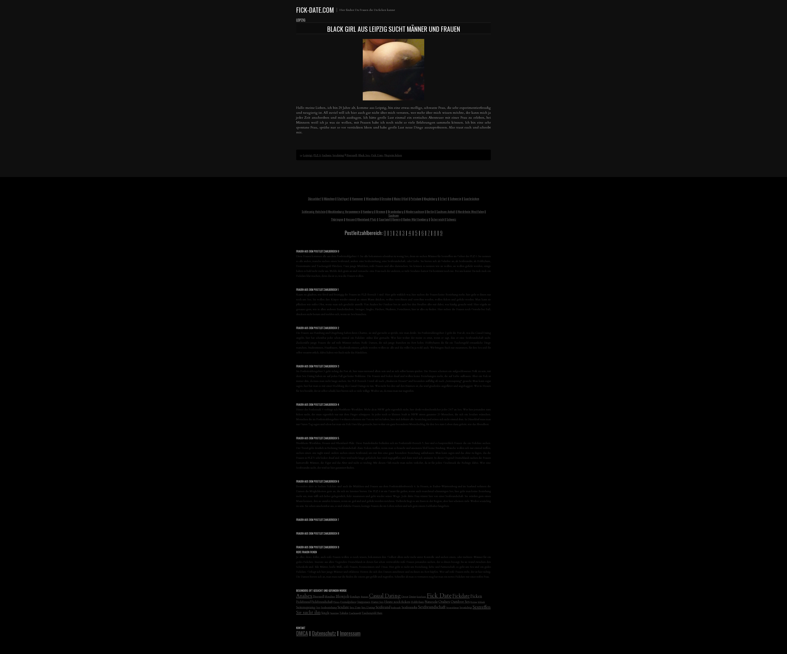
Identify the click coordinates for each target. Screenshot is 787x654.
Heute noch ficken (397, 602)
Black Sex (364, 155)
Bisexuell (351, 155)
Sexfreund (383, 607)
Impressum (350, 633)
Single (325, 613)
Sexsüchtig (465, 607)
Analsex (304, 596)
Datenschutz (324, 633)
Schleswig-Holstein (314, 211)
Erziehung (421, 596)
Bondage (355, 596)
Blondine (330, 596)
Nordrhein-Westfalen (471, 211)
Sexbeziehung (329, 607)
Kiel (405, 198)
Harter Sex (377, 602)
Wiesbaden (372, 198)
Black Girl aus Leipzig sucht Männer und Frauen (393, 29)
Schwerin (455, 198)
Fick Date (377, 155)
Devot (404, 596)
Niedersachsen (415, 211)
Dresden (386, 198)
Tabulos (343, 613)
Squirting (334, 613)
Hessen (350, 219)
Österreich (437, 219)
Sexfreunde (396, 607)
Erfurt (443, 198)
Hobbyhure (417, 602)
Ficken (476, 596)
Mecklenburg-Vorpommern (344, 211)
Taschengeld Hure (372, 613)
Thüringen (337, 219)
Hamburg (368, 211)
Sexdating (338, 155)
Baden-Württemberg (415, 219)
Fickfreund (303, 602)
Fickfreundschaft (322, 602)
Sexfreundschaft (432, 607)
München (329, 198)
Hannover (357, 198)
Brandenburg (396, 211)
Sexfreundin (409, 607)
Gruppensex (363, 602)
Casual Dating (385, 595)
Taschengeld (355, 613)
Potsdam (416, 198)
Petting (473, 602)
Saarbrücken (471, 198)
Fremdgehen (348, 602)
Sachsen (326, 155)
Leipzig (307, 155)
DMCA (302, 633)
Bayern (396, 219)
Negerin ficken (393, 155)
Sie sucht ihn (308, 612)
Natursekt (431, 602)
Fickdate (461, 596)
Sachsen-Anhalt (446, 211)
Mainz (397, 198)
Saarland (384, 219)
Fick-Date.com (315, 10)
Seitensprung (306, 607)
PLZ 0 (317, 155)
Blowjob (342, 596)
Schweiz (451, 219)
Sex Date (355, 607)
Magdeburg (430, 198)
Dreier (412, 596)
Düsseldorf (315, 198)
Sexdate (343, 607)
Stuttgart (343, 198)
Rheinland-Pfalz (366, 219)
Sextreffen (482, 607)
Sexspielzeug (452, 607)
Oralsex (444, 601)
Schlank (481, 602)
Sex (318, 607)
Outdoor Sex (460, 601)
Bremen (380, 211)
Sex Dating (368, 607)
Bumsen (364, 596)
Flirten (336, 602)
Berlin (430, 211)
